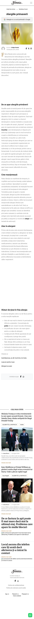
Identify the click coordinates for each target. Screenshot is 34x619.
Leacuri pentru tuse (8, 362)
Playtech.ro (15, 594)
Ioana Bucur (6, 453)
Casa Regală (5, 475)
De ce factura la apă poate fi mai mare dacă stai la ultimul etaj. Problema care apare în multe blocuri (17, 523)
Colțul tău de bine (10, 9)
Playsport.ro (25, 594)
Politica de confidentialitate (16, 585)
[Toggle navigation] (31, 3)
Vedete (22, 424)
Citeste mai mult (6, 462)
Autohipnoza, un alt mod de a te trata (13, 358)
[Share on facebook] (26, 49)
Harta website (17, 596)
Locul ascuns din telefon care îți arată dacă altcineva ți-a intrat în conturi (15, 548)
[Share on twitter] (29, 49)
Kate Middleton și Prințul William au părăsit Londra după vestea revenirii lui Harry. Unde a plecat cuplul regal (16, 469)
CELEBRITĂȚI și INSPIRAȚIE (9, 424)
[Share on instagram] (31, 49)
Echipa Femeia (15, 47)
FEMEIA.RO (17, 3)
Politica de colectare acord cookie (16, 588)
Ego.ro (7, 594)
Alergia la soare (6, 366)
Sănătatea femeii (23, 9)
